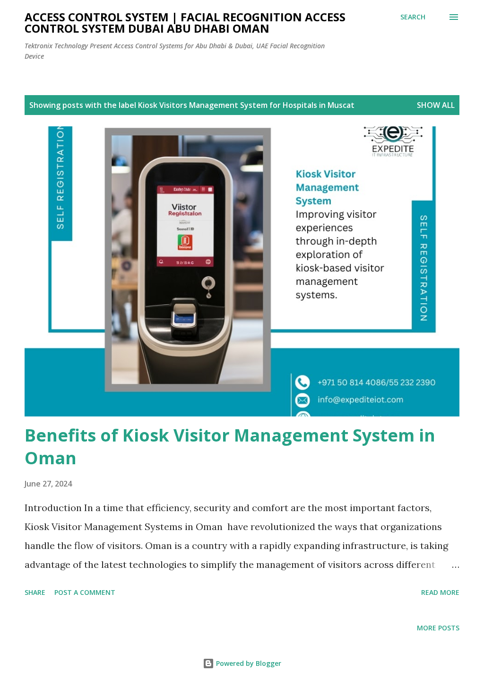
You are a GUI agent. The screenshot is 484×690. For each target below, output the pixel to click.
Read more (440, 592)
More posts (438, 627)
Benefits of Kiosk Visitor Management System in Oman (230, 446)
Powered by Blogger (247, 663)
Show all (436, 105)
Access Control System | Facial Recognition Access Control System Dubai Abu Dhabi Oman (185, 22)
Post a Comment (84, 592)
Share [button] (35, 592)
